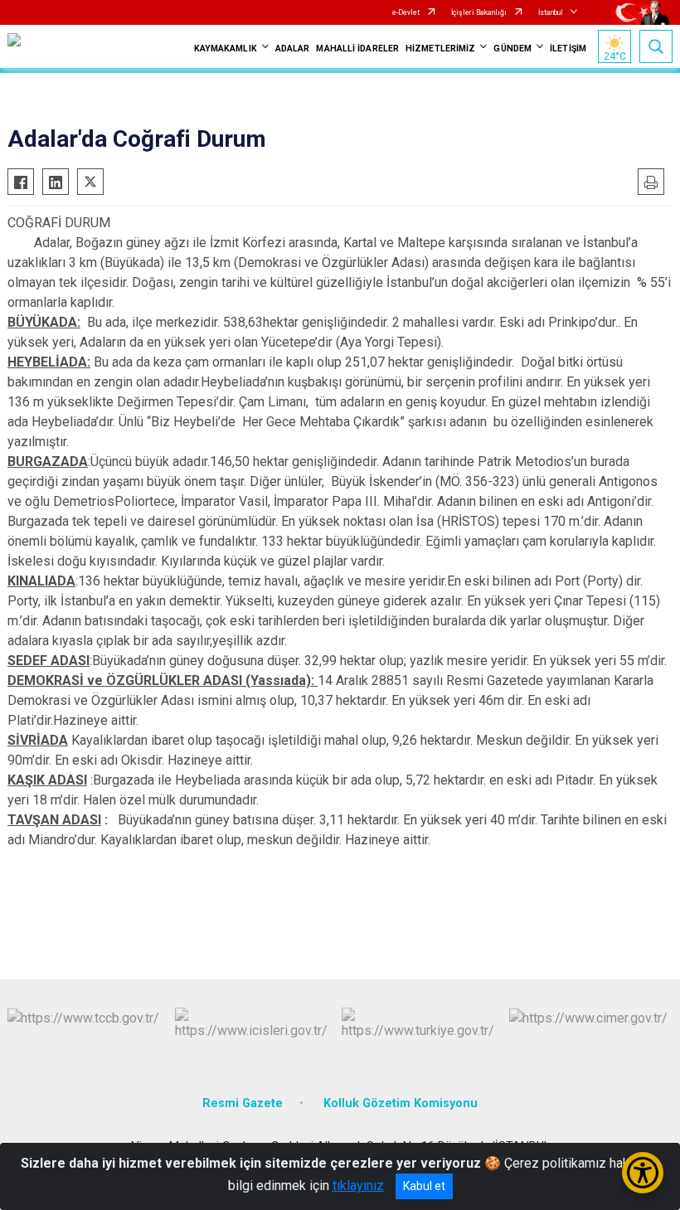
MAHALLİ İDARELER (357, 48)
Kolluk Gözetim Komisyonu (400, 1103)
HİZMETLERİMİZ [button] (440, 48)
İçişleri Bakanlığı (479, 12)
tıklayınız (358, 1185)
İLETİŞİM (568, 48)
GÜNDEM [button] (512, 48)
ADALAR (292, 48)
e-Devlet (406, 12)
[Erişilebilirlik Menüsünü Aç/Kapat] (642, 1172)
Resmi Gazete (242, 1103)
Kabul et (424, 1186)
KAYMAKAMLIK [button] (225, 48)
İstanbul (550, 12)
